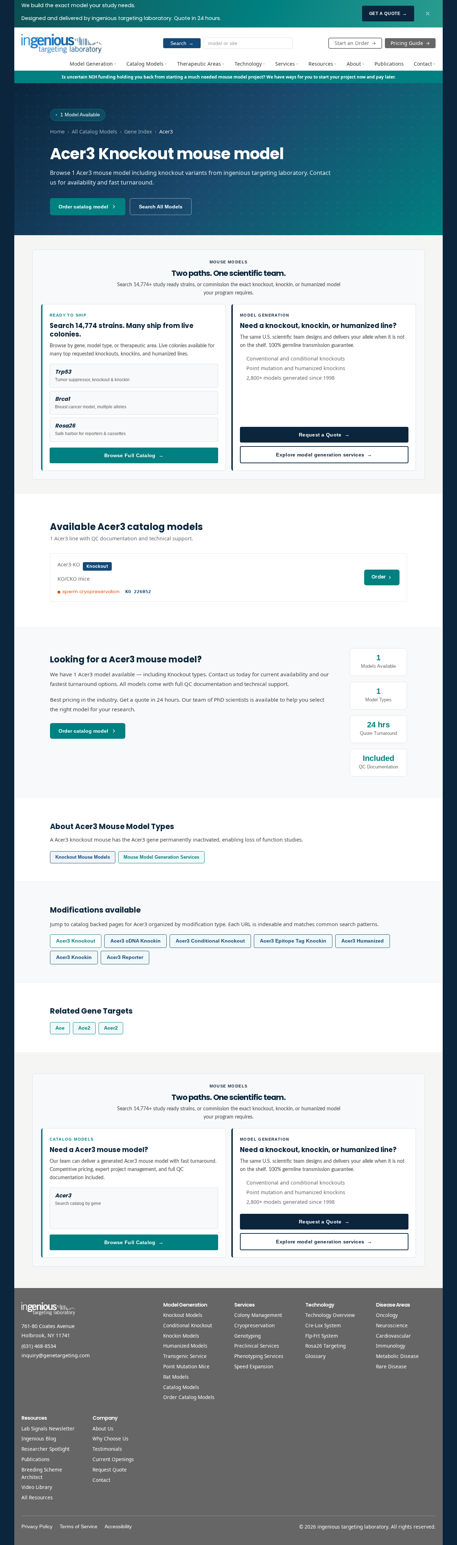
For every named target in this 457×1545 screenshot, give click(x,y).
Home (57, 131)
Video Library (36, 1487)
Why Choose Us (110, 1438)
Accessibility (118, 1526)
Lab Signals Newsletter (48, 1428)
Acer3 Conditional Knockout (210, 941)
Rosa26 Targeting (325, 1345)
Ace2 (84, 1028)
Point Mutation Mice (186, 1366)
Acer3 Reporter (125, 957)
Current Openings (113, 1459)
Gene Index (138, 131)
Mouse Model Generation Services (161, 857)
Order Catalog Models (189, 1397)
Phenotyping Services (258, 1356)
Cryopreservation (254, 1325)
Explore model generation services (324, 455)
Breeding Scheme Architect (41, 1473)
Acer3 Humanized (362, 941)
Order (378, 577)
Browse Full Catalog (134, 455)
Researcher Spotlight (45, 1448)
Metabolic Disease (397, 1356)
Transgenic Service (185, 1356)
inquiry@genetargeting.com (55, 1355)
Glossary (315, 1356)
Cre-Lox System (323, 1325)
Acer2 (111, 1028)
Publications (389, 63)
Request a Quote (324, 435)
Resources (320, 63)
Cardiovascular (393, 1335)
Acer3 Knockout (75, 941)
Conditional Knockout (187, 1325)
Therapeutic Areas (199, 63)
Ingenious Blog (38, 1438)
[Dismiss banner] (428, 13)
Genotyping (247, 1335)
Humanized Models (185, 1345)
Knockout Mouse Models (82, 857)
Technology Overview (330, 1315)
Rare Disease (391, 1366)
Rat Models (176, 1376)
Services (285, 63)
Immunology (390, 1345)
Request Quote (109, 1469)
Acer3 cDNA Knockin (135, 941)
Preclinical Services (256, 1345)
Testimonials (107, 1448)
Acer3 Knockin (74, 957)
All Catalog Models (94, 131)
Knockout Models (182, 1315)
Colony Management (258, 1315)
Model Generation (91, 63)
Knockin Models (181, 1335)
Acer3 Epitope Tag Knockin (293, 941)
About (354, 63)
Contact (423, 63)
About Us (103, 1428)
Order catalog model (83, 206)
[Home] (61, 43)
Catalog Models (145, 63)
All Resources (37, 1497)
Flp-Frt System (321, 1335)
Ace (60, 1028)
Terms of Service (78, 1526)
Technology (248, 63)
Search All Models (160, 206)
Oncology (387, 1315)
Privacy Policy (36, 1526)
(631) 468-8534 (38, 1346)
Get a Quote (388, 13)
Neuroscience (392, 1325)
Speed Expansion (253, 1366)
